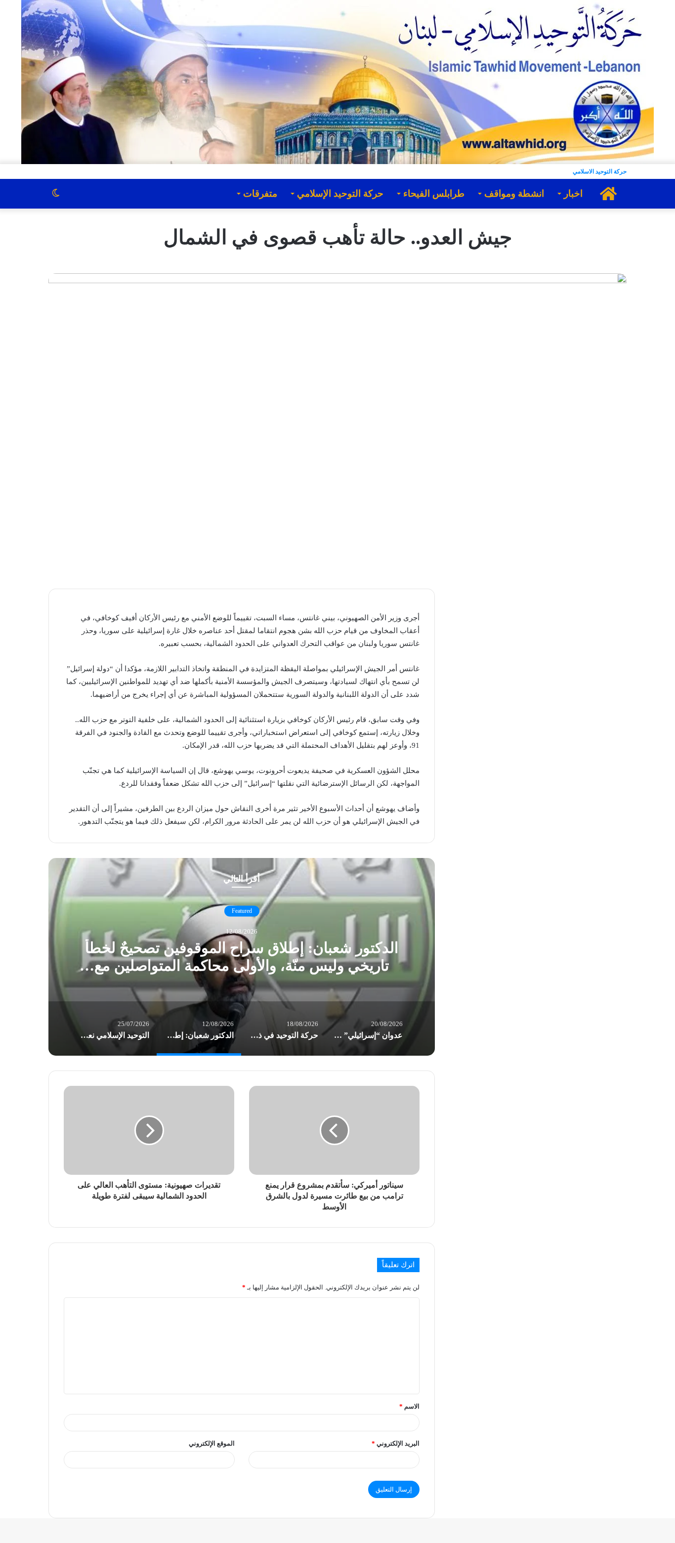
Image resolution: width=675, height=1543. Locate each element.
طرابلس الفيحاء (433, 193)
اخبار (573, 193)
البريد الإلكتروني (396, 1443)
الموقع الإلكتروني (212, 1443)
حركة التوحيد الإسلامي (340, 193)
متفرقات (260, 193)
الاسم (409, 1406)
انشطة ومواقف (514, 193)
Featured (242, 911)
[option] (241, 957)
